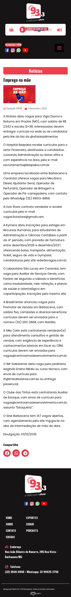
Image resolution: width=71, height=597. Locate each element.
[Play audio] (22, 30)
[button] (7, 453)
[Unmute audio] (59, 30)
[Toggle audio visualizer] (11, 29)
